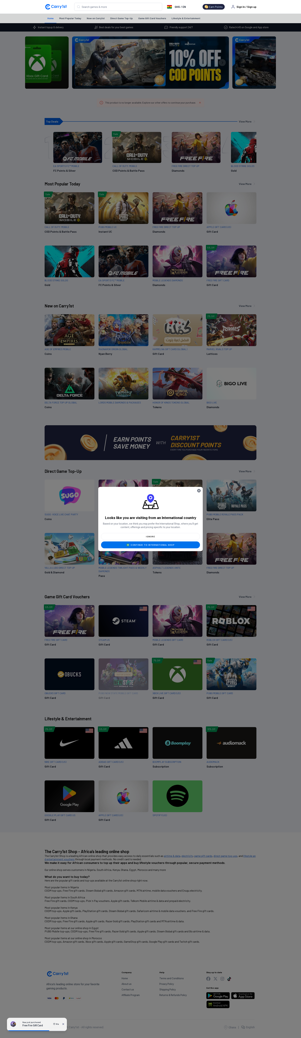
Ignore (150, 536)
